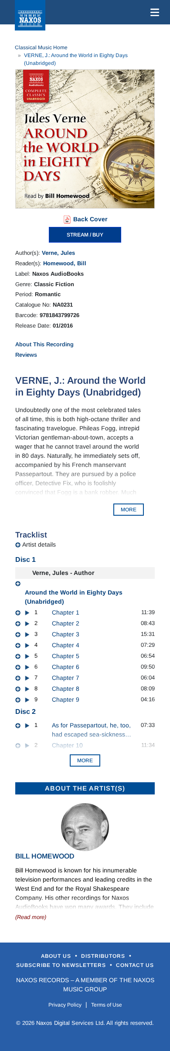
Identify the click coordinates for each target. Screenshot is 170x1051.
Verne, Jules (58, 253)
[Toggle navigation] (153, 12)
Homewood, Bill (64, 263)
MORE (128, 510)
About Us (57, 956)
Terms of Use (106, 1005)
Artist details (39, 544)
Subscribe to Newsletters (62, 965)
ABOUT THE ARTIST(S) (85, 788)
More (85, 760)
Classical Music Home (41, 47)
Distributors (104, 956)
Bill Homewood (45, 856)
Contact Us (135, 965)
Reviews (26, 354)
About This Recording (44, 344)
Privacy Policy (65, 1005)
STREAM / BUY (85, 235)
